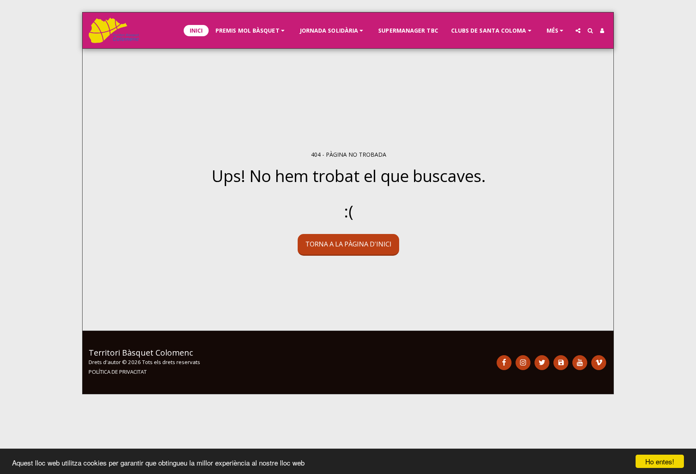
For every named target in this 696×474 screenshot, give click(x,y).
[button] (251, 30)
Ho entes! (659, 461)
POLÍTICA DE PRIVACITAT (118, 371)
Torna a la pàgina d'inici (348, 243)
